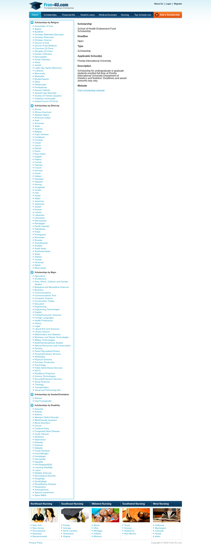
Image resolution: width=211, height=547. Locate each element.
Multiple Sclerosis (43, 473)
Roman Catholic (42, 90)
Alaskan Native (42, 115)
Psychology (40, 365)
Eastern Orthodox (43, 54)
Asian (37, 126)
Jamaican (39, 201)
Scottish (38, 245)
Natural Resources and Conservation (53, 345)
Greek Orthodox (42, 59)
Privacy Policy (35, 542)
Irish (37, 193)
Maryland (37, 533)
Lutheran (39, 70)
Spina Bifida (40, 495)
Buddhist (39, 31)
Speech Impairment (44, 492)
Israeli (37, 195)
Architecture (40, 279)
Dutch (37, 151)
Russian (38, 240)
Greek (38, 173)
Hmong (38, 184)
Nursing (125, 14)
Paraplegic (40, 478)
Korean (38, 209)
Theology (39, 384)
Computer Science (44, 298)
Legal (37, 326)
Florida (66, 525)
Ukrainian (39, 262)
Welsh (38, 265)
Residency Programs (45, 373)
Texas (127, 525)
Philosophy (40, 356)
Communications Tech (45, 295)
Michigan (98, 531)
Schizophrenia (42, 489)
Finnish (38, 162)
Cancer (38, 425)
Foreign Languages (44, 317)
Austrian (39, 129)
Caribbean (40, 137)
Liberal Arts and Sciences (47, 329)
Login (168, 4)
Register (178, 4)
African (38, 109)
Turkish (38, 259)
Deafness (39, 437)
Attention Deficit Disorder (47, 417)
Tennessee (68, 533)
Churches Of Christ (44, 48)
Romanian (40, 237)
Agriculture (40, 276)
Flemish (38, 165)
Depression (40, 439)
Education (39, 304)
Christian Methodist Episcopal (49, 34)
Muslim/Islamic (42, 79)
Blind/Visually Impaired (46, 420)
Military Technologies (45, 340)
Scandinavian (41, 243)
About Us (158, 4)
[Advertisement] (130, 112)
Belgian (38, 131)
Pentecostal (40, 84)
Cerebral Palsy (42, 428)
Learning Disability (44, 467)
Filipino (38, 159)
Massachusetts (39, 536)
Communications (43, 292)
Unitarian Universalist (45, 98)
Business (39, 290)
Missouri (98, 536)
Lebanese (39, 215)
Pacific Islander (42, 226)
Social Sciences (42, 381)
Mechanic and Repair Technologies (52, 337)
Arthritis (38, 411)
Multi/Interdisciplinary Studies (49, 343)
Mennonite (40, 73)
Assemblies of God (44, 26)
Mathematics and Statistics (48, 334)
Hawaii (158, 533)
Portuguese (40, 234)
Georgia (67, 528)
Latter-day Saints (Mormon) (48, 68)
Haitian (38, 176)
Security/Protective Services (48, 379)
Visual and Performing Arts (48, 390)
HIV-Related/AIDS (43, 464)
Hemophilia (40, 459)
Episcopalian (41, 57)
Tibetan (38, 257)
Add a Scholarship (170, 14)
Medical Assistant (108, 14)
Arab (37, 120)
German (39, 170)
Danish (38, 148)
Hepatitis (39, 462)
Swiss (37, 254)
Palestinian (40, 229)
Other (37, 82)
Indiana (97, 533)
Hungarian (40, 187)
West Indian (40, 268)
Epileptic (39, 448)
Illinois (97, 525)
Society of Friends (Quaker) (48, 95)
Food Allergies (42, 453)
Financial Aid (68, 14)
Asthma (38, 414)
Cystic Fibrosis (42, 434)
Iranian (38, 190)
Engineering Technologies (47, 309)
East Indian (40, 154)
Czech (38, 145)
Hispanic (39, 181)
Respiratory (40, 487)
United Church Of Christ (46, 101)
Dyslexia (39, 445)
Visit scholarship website (91, 90)
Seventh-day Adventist (45, 93)
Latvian (38, 212)
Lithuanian (40, 218)
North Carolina (70, 531)
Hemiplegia (40, 456)
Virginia (66, 536)
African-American (43, 112)
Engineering (40, 306)
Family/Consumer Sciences (48, 315)
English (38, 156)
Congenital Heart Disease (47, 431)
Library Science (42, 331)
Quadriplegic (41, 481)
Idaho (157, 536)
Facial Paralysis (42, 450)
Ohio (96, 528)
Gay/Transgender (43, 401)
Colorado (159, 531)
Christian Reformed (44, 37)
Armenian (39, 123)
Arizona (128, 528)
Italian (37, 198)
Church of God (42, 43)
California (159, 525)
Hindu (37, 62)
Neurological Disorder (45, 475)
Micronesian (40, 220)
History (38, 323)
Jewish (38, 65)
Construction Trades (44, 301)
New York (37, 525)
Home (35, 14)
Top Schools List (142, 14)
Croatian (39, 140)
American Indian (43, 117)
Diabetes (39, 442)
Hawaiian (39, 179)
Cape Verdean (42, 134)
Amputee (39, 409)
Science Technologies (45, 376)
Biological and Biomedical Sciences (52, 287)
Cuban (38, 142)
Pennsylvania (38, 531)
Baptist (38, 29)
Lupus (38, 470)
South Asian (40, 248)
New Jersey (38, 528)
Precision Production (45, 362)
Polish (37, 232)
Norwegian (40, 223)
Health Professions (44, 320)
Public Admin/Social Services (49, 368)
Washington (160, 528)
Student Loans (87, 14)
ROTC (38, 370)
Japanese (39, 204)
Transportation (42, 387)
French (38, 168)
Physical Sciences (43, 359)
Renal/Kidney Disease (45, 484)
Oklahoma (129, 531)
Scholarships (50, 14)
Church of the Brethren (46, 45)
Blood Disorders (42, 423)
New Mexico (130, 533)
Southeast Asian (42, 251)
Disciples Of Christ (44, 51)
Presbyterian (41, 87)
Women (38, 398)
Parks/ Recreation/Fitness (47, 351)
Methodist (39, 76)
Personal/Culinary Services (48, 354)
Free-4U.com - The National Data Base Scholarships (52, 6)
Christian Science (43, 40)
